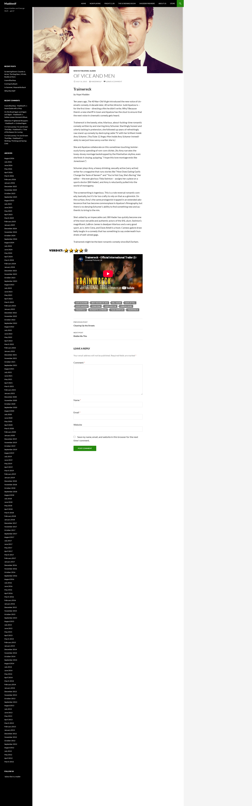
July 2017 (8, 541)
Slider (93, 71)
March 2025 (9, 218)
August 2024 (9, 242)
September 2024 (10, 239)
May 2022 (8, 337)
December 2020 (10, 397)
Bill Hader (116, 303)
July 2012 (8, 751)
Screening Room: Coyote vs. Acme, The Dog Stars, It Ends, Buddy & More (15, 74)
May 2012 (8, 755)
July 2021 (8, 372)
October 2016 (9, 572)
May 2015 (8, 632)
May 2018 (8, 505)
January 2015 (9, 646)
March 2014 (9, 681)
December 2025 (10, 186)
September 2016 (10, 576)
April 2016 (8, 593)
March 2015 (9, 639)
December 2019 (10, 439)
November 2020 (10, 400)
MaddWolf (81, 310)
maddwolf (96, 81)
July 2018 (8, 498)
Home (83, 3)
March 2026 (9, 176)
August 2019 (9, 453)
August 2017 (9, 537)
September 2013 (10, 702)
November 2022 (10, 316)
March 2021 (9, 386)
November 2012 (10, 737)
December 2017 (10, 523)
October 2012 (9, 741)
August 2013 (9, 705)
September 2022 (10, 323)
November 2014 (10, 653)
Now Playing (95, 3)
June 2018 (8, 502)
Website (78, 424)
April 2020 (8, 425)
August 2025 (9, 200)
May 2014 (8, 674)
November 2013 (10, 695)
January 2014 (9, 688)
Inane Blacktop (10, 80)
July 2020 (8, 414)
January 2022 (9, 351)
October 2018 (9, 488)
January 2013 (9, 730)
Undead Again (21, 123)
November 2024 (10, 232)
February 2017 (10, 558)
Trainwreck (133, 310)
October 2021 (9, 362)
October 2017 (9, 530)
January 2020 (9, 435)
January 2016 (9, 604)
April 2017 (8, 551)
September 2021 (10, 365)
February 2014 (10, 684)
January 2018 (9, 520)
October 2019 (9, 446)
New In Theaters (81, 71)
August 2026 (9, 158)
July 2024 (8, 246)
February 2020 (10, 432)
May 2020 (8, 421)
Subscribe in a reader (12, 776)
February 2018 (10, 516)
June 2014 (8, 670)
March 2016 (9, 597)
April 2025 (8, 214)
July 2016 (8, 583)
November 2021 (10, 358)
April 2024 (8, 256)
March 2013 (9, 723)
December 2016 (10, 565)
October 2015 (9, 614)
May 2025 (8, 211)
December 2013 (10, 691)
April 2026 (8, 172)
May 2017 (8, 548)
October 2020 (9, 404)
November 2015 (10, 611)
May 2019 (8, 463)
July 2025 (8, 204)
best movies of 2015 (100, 303)
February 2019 (10, 474)
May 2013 (8, 716)
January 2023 (9, 309)
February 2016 (10, 600)
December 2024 (10, 228)
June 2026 (8, 165)
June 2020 (8, 418)
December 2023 (10, 270)
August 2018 (9, 495)
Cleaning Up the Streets (84, 324)
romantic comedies (98, 310)
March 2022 (9, 344)
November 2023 (10, 274)
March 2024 (9, 260)
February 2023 (10, 306)
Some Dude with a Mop (13, 108)
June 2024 (8, 249)
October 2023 (9, 278)
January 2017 (9, 562)
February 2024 (10, 263)
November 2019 (10, 442)
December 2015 (10, 607)
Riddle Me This (80, 334)
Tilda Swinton (117, 310)
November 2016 (10, 569)
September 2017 (10, 534)
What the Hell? (9, 91)
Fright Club (109, 3)
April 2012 (8, 758)
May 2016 (8, 590)
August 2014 (9, 663)
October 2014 (9, 656)
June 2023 (8, 292)
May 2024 (8, 253)
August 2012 (9, 748)
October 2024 (9, 235)
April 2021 (8, 383)
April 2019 (8, 467)
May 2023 (8, 295)
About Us (162, 3)
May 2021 (8, 379)
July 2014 (8, 667)
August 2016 (9, 579)
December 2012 (10, 733)
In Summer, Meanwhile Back (15, 87)
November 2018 (10, 484)
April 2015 (8, 635)
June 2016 (8, 586)
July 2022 (8, 330)
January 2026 (9, 183)
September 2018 (10, 491)
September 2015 (10, 618)
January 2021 (9, 393)
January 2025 (9, 225)
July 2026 (8, 162)
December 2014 (10, 649)
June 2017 (8, 544)
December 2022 (10, 313)
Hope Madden (82, 306)
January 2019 (9, 477)
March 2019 (9, 470)
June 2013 (8, 712)
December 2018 (10, 481)
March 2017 (9, 555)
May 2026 (8, 169)
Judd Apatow (110, 306)
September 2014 (10, 660)
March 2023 (9, 302)
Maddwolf (10, 3)
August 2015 (9, 621)
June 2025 (8, 207)
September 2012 (10, 744)
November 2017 (10, 527)
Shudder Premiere (147, 3)
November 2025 (10, 190)
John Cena (96, 306)
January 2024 (9, 267)
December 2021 (10, 355)
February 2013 (10, 726)
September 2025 (10, 197)
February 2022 (10, 348)
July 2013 (8, 709)
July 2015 (8, 625)
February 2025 (10, 221)
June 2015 (8, 628)
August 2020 (9, 411)
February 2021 (10, 390)
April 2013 (8, 719)
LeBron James (126, 306)
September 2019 (10, 449)
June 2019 (8, 460)
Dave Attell (130, 303)
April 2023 (8, 299)
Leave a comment (114, 81)
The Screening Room (127, 3)
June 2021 (8, 376)
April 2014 (8, 677)
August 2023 (9, 285)
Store (172, 3)
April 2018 (8, 509)
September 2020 (10, 407)
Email (77, 412)
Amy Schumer (82, 303)
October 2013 (9, 698)
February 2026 (10, 179)
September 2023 (10, 281)
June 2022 (8, 334)
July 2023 (8, 288)
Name (77, 400)
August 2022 (9, 327)
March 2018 (9, 513)
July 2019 (8, 456)
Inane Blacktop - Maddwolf (14, 106)
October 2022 (9, 320)
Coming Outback (10, 84)
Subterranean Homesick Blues (15, 117)
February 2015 (10, 642)
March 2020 (9, 428)
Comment (79, 362)
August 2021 (9, 369)
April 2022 (8, 341)
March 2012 (9, 762)
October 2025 (9, 193)
